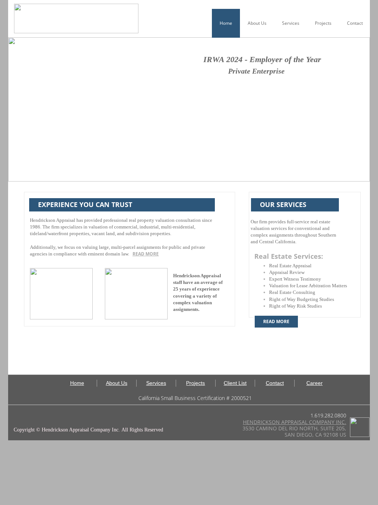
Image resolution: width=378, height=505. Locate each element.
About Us (257, 23)
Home (226, 23)
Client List (235, 383)
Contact (355, 23)
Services (290, 23)
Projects (323, 23)
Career (314, 383)
